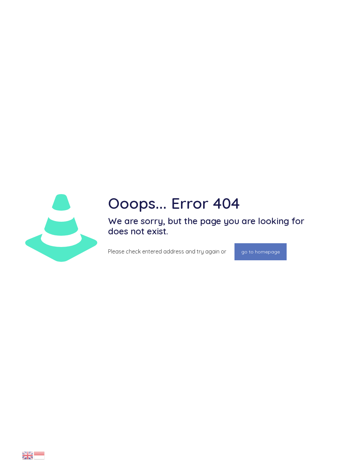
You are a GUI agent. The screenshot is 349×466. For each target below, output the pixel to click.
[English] (28, 455)
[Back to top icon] (316, 452)
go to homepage (260, 252)
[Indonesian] (39, 455)
